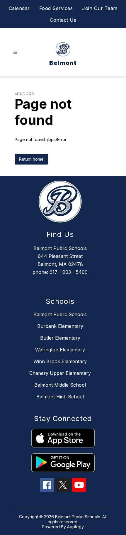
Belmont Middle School (60, 385)
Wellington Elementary (60, 350)
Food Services (56, 8)
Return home (31, 159)
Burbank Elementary (60, 326)
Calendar (19, 8)
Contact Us (63, 20)
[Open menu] (15, 52)
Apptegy (75, 526)
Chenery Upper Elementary (60, 373)
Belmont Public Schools (60, 314)
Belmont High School (60, 397)
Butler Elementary (60, 338)
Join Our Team (100, 8)
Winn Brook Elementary (60, 361)
